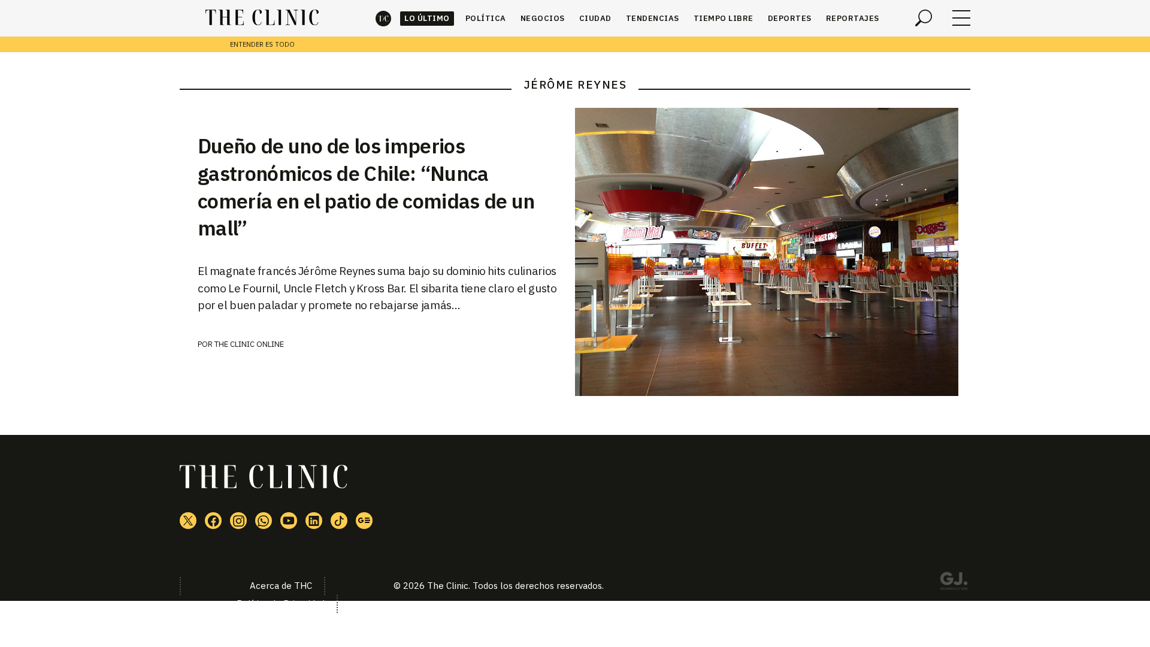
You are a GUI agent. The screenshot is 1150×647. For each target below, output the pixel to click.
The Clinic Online (249, 344)
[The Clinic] (262, 18)
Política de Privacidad (281, 603)
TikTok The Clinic (339, 520)
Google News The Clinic (364, 520)
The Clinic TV (288, 520)
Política (485, 18)
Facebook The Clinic (213, 520)
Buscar (923, 18)
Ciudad (595, 18)
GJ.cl (954, 583)
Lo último (427, 18)
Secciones (961, 18)
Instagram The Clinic (238, 520)
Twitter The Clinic (188, 520)
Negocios (542, 18)
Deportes (790, 18)
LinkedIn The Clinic (313, 520)
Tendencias (652, 18)
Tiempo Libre (723, 18)
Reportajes (852, 18)
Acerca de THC (281, 585)
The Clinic (383, 18)
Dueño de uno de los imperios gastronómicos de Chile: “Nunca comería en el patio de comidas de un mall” (366, 186)
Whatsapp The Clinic (263, 520)
